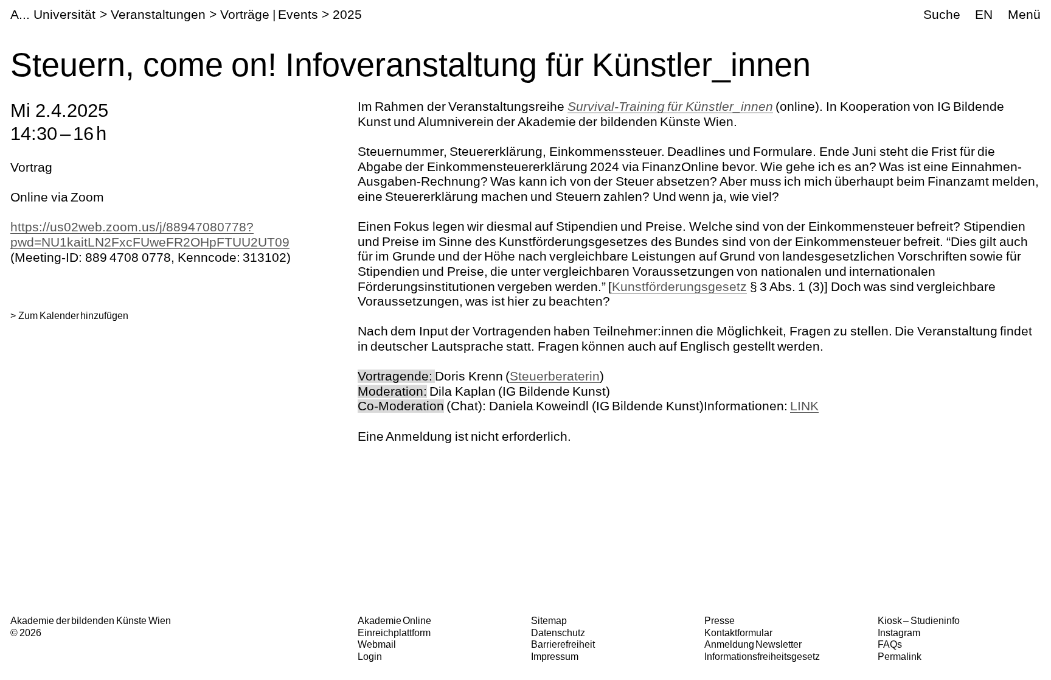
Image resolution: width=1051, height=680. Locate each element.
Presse (719, 620)
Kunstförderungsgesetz (679, 286)
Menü (1024, 14)
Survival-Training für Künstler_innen (670, 106)
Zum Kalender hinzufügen (73, 315)
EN (984, 14)
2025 (347, 14)
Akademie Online (395, 620)
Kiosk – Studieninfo (919, 620)
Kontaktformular (738, 632)
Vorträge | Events (269, 14)
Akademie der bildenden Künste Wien (90, 620)
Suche (941, 14)
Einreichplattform (394, 632)
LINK (804, 406)
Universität (64, 14)
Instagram (899, 632)
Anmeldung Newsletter (753, 644)
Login (370, 656)
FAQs (890, 644)
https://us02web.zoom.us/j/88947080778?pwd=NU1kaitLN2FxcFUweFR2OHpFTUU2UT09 (150, 234)
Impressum (554, 656)
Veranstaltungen (158, 14)
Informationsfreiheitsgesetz (762, 656)
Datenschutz (558, 632)
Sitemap (549, 620)
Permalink (899, 656)
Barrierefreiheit (563, 644)
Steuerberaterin (555, 376)
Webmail (377, 644)
